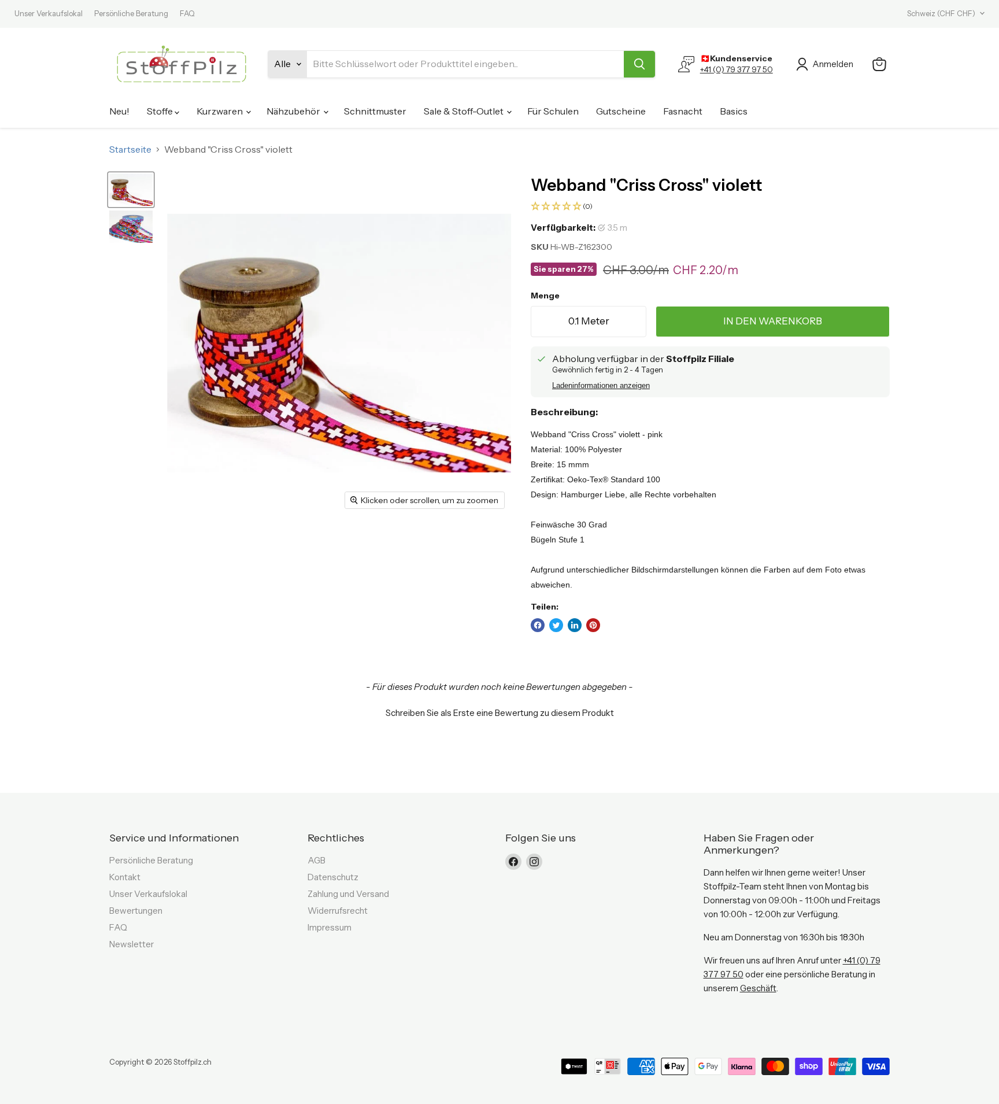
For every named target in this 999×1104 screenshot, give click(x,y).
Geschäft (758, 988)
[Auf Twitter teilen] (556, 625)
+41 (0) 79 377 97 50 (736, 69)
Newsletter (131, 944)
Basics (734, 111)
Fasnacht (682, 111)
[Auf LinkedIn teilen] (575, 625)
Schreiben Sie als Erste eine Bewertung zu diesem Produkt (500, 712)
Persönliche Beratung (131, 13)
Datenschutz (333, 877)
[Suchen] (639, 64)
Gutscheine (621, 111)
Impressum (330, 927)
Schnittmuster (375, 111)
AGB (316, 860)
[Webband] (131, 189)
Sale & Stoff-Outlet (464, 111)
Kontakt (124, 877)
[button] (710, 207)
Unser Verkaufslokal (48, 13)
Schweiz (941, 13)
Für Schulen (553, 111)
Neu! (119, 111)
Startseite (130, 149)
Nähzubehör (294, 111)
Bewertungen (135, 910)
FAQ (187, 13)
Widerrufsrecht (338, 910)
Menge (545, 295)
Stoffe (161, 111)
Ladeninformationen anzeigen (601, 386)
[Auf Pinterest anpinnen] (593, 625)
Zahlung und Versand (348, 893)
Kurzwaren (221, 111)
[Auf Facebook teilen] (538, 625)
